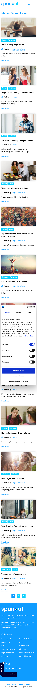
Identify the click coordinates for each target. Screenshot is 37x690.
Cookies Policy (24, 684)
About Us (22, 649)
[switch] (32, 350)
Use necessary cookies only (18, 381)
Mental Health (24, 646)
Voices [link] (11, 184)
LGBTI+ (21, 642)
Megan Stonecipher (18, 49)
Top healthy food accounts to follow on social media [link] (17, 235)
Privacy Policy (12, 684)
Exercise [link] (5, 277)
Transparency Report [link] (9, 627)
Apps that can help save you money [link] (17, 141)
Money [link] (4, 88)
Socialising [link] (5, 474)
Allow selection (18, 376)
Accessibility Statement (27, 656)
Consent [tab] (6, 312)
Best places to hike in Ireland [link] (14, 282)
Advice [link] (4, 184)
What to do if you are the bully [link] (14, 385)
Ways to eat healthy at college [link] (14, 188)
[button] (34, 4)
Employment (5, 642)
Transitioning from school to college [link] (17, 526)
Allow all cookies (18, 370)
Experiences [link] (6, 569)
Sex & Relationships (8, 649)
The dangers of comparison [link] (13, 574)
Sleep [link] (4, 40)
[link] (12, 609)
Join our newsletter (9, 674)
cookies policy (28, 336)
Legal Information (7, 653)
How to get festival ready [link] (12, 479)
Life (2, 646)
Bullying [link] (4, 428)
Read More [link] (5, 60)
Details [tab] (18, 312)
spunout (14, 97)
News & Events (6, 639)
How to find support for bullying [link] (15, 433)
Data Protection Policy (26, 653)
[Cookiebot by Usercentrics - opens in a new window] (26, 307)
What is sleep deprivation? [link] (13, 45)
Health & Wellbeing (25, 639)
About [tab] (30, 312)
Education (4, 656)
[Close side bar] (3, 663)
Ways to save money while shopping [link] (17, 93)
